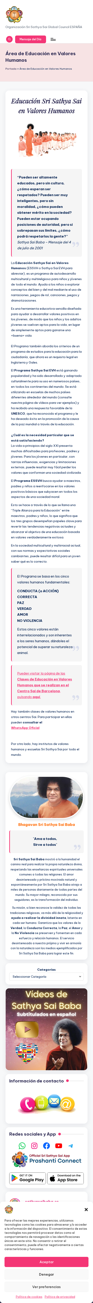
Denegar (46, 1274)
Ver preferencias (46, 1287)
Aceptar (47, 1262)
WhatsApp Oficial (25, 728)
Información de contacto (36, 1081)
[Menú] (53, 39)
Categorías (46, 970)
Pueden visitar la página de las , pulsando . (44, 685)
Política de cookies (29, 1296)
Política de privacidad (60, 1296)
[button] (86, 1209)
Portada (10, 68)
